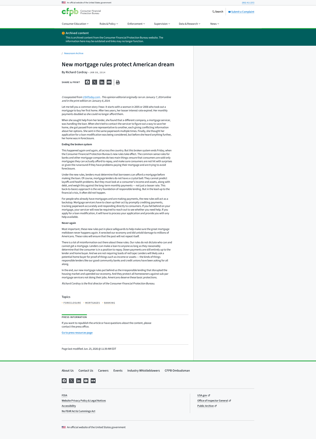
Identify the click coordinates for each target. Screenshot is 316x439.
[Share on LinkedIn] (101, 82)
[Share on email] (109, 82)
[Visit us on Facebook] (64, 380)
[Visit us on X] (71, 380)
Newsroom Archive (73, 53)
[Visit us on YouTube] (85, 380)
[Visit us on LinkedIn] (78, 380)
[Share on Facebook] (87, 82)
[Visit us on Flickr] (93, 380)
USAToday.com (91, 97)
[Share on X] (94, 82)
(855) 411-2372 (248, 2)
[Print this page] (118, 82)
